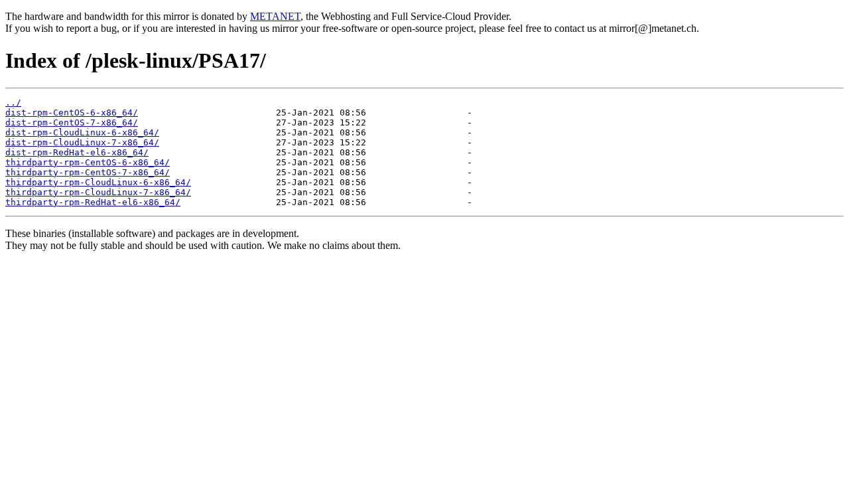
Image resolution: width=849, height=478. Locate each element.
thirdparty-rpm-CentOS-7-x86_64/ (87, 172)
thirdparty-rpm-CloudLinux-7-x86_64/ (98, 192)
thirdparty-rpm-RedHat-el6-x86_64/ (92, 202)
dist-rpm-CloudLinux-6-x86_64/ (82, 132)
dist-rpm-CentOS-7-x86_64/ (71, 122)
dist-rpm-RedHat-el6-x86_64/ (77, 152)
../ (13, 103)
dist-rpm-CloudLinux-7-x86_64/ (82, 142)
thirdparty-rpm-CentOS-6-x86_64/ (87, 162)
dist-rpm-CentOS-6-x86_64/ (71, 113)
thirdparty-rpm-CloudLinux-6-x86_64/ (98, 182)
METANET (275, 16)
